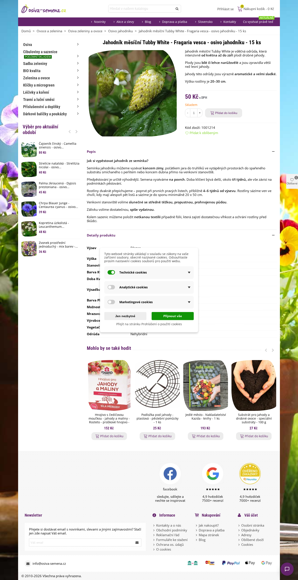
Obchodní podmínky (171, 530)
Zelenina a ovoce (36, 78)
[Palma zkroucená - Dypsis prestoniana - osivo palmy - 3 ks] (29, 189)
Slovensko (205, 22)
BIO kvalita (31, 70)
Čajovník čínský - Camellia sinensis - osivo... (57, 145)
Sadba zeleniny (35, 63)
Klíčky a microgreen (39, 85)
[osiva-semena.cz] (47, 8)
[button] (69, 131)
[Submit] (137, 542)
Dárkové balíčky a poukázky (45, 114)
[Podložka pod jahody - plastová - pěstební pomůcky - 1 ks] (157, 385)
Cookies (247, 544)
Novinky (100, 22)
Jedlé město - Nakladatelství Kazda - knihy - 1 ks (205, 416)
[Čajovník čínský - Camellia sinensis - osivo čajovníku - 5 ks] (29, 149)
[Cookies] (239, 544)
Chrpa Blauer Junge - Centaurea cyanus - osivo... (58, 205)
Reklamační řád (167, 535)
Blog (148, 22)
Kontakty (229, 22)
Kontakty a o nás (168, 525)
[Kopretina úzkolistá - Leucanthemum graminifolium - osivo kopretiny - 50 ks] (29, 228)
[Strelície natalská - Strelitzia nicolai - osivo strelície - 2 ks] (29, 169)
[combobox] (141, 8)
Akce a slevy (125, 22)
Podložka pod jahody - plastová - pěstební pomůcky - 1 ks (157, 418)
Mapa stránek (209, 535)
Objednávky (250, 530)
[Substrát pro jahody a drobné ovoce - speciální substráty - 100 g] (253, 385)
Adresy (246, 535)
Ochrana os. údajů (170, 544)
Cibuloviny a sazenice (40, 53)
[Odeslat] (177, 8)
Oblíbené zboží (252, 539)
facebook (170, 489)
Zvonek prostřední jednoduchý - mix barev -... (58, 244)
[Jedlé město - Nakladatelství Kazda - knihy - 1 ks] (205, 385)
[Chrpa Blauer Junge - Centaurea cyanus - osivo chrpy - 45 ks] (29, 209)
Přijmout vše (172, 316)
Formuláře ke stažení (172, 539)
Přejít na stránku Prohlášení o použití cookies (149, 324)
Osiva (27, 44)
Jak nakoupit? (209, 525)
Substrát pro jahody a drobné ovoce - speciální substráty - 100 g (254, 418)
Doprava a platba (174, 22)
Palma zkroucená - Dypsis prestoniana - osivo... (57, 185)
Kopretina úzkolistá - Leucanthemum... (54, 225)
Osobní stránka (252, 525)
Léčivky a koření (36, 92)
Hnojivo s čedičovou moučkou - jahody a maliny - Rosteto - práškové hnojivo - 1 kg (109, 420)
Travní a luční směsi (39, 99)
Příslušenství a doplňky (41, 106)
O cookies (163, 549)
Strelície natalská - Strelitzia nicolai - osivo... (59, 165)
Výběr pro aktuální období (40, 129)
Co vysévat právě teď (258, 20)
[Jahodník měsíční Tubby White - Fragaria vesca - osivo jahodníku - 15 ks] (133, 93)
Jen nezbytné (125, 316)
